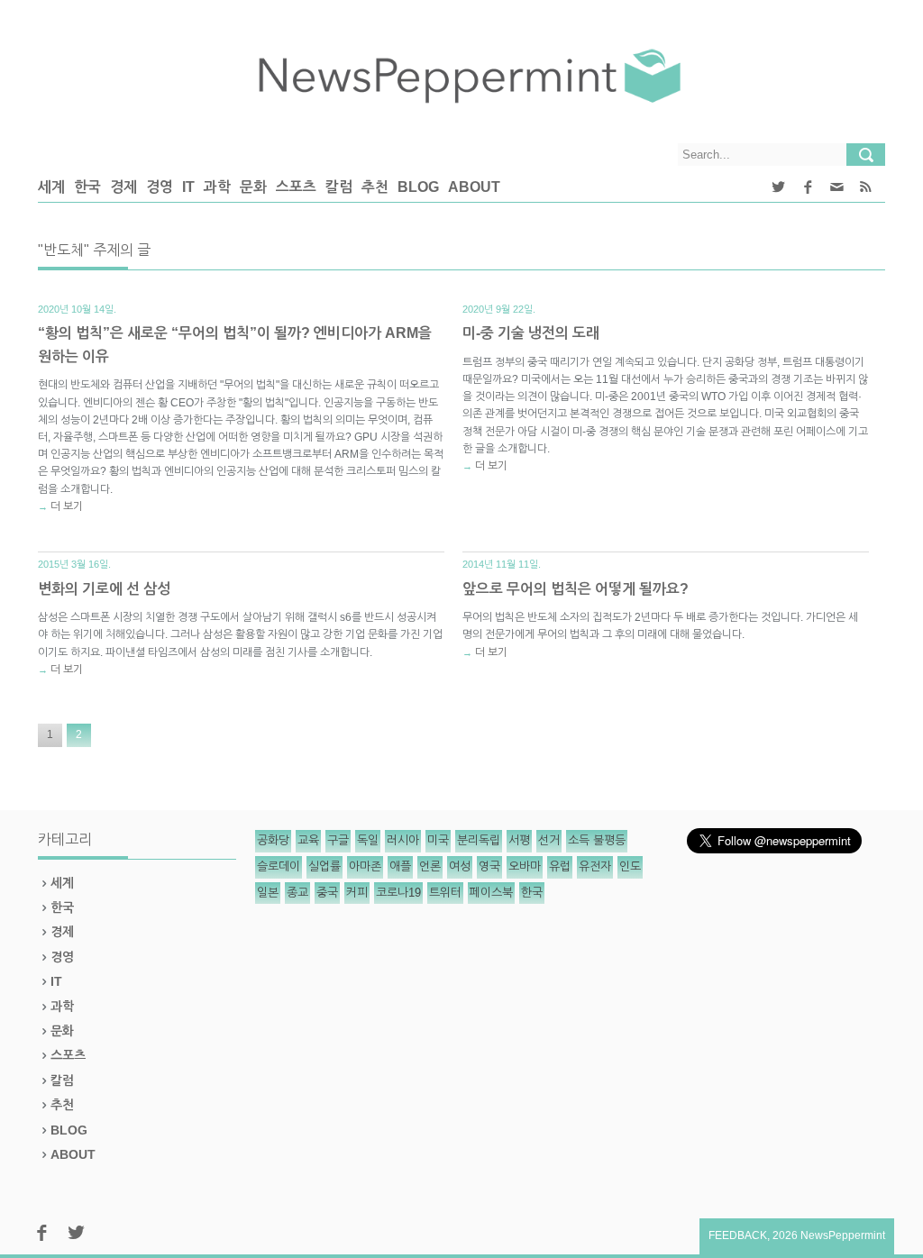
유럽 (560, 866)
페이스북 (491, 892)
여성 (460, 866)
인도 (630, 866)
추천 (374, 187)
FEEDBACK (737, 1235)
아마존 (365, 866)
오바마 (524, 866)
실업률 (324, 866)
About (474, 187)
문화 (253, 187)
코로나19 (398, 892)
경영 (159, 187)
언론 (430, 866)
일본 (268, 892)
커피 (357, 892)
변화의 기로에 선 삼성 (104, 589)
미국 (438, 840)
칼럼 (338, 187)
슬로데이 (278, 866)
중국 (327, 892)
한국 (87, 187)
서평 (519, 840)
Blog (418, 187)
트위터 (445, 892)
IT (188, 187)
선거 (549, 840)
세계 (51, 187)
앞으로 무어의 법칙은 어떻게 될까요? (575, 589)
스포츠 (296, 187)
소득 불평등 (597, 840)
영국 (489, 866)
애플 (400, 866)
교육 (308, 840)
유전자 (595, 866)
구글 (338, 840)
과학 (217, 187)
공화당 (273, 840)
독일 (368, 840)
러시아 (403, 840)
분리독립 (478, 840)
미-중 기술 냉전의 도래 (530, 333)
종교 (297, 892)
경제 (123, 187)
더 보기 (66, 506)
